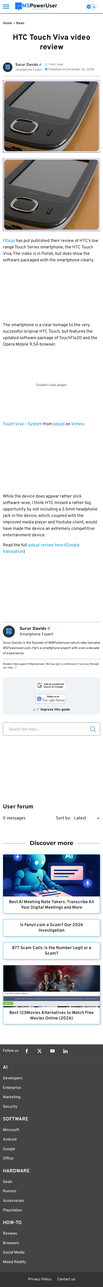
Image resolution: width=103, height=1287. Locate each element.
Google (9, 1149)
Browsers (11, 1243)
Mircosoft (11, 1130)
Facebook (26, 1051)
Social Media (13, 1252)
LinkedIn (65, 1051)
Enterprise (12, 1088)
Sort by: (63, 818)
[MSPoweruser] (36, 6)
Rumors (10, 1191)
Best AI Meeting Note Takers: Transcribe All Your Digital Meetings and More (51, 904)
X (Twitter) (39, 1051)
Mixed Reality (14, 1262)
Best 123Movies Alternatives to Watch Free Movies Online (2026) (51, 1015)
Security (10, 1106)
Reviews (10, 1233)
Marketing (11, 1097)
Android (10, 1139)
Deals (7, 1182)
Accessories (13, 1200)
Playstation (12, 1210)
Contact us (66, 1279)
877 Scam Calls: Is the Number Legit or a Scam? (51, 950)
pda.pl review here (45, 545)
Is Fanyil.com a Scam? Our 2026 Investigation (51, 927)
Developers (13, 1078)
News (20, 23)
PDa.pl (9, 241)
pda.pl (59, 424)
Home (7, 23)
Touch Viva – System (22, 424)
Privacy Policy (40, 1279)
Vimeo (77, 424)
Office (8, 1158)
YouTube (52, 1051)
